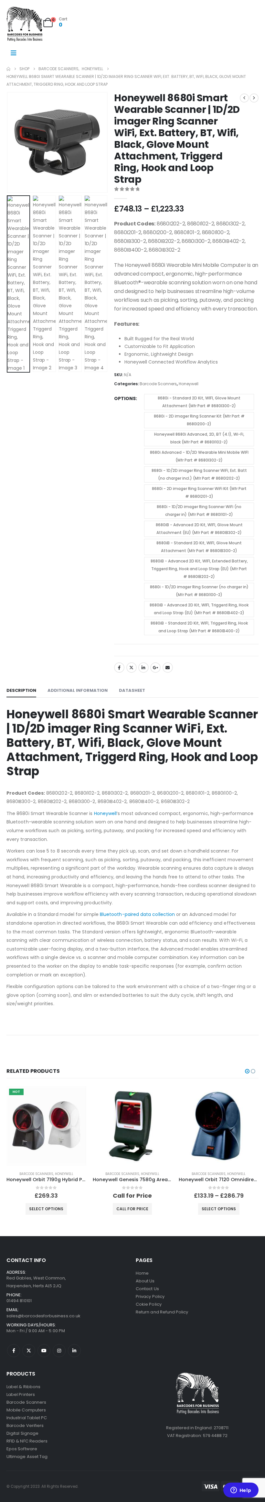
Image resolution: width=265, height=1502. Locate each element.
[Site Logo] (24, 24)
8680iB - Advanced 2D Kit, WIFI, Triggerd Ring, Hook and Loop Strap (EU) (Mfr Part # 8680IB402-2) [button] (199, 608)
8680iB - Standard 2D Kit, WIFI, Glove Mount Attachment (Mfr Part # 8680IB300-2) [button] (199, 546)
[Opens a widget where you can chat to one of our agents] (241, 1491)
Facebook (119, 667)
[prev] (244, 98)
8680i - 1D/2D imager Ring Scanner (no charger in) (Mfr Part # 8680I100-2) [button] (199, 590)
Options (125, 398)
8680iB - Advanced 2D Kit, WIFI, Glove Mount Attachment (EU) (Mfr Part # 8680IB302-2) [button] (199, 528)
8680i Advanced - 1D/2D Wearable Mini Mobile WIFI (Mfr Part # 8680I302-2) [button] (199, 456)
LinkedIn (143, 667)
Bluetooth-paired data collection (137, 914)
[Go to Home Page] (8, 69)
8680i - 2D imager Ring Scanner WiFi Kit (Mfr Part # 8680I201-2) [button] (199, 492)
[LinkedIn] (74, 1350)
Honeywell (188, 383)
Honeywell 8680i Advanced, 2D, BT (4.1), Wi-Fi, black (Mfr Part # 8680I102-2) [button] (199, 438)
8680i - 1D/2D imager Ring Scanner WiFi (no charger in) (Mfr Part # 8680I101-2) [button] (199, 510)
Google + (155, 667)
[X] (28, 1350)
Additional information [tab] (78, 690)
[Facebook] (13, 1350)
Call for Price (132, 1209)
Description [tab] (21, 690)
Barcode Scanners (158, 383)
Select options (46, 1209)
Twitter (131, 667)
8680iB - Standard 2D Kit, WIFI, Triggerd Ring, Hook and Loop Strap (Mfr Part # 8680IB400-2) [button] (199, 627)
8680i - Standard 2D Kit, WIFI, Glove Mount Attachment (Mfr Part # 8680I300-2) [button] (199, 401)
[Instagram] (59, 1350)
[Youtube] (43, 1350)
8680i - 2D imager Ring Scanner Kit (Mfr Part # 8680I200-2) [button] (199, 420)
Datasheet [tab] (132, 690)
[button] (14, 142)
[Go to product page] (133, 1126)
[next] (254, 98)
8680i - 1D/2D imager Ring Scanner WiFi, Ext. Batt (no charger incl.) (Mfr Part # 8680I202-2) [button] (199, 474)
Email (168, 667)
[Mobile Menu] (13, 53)
